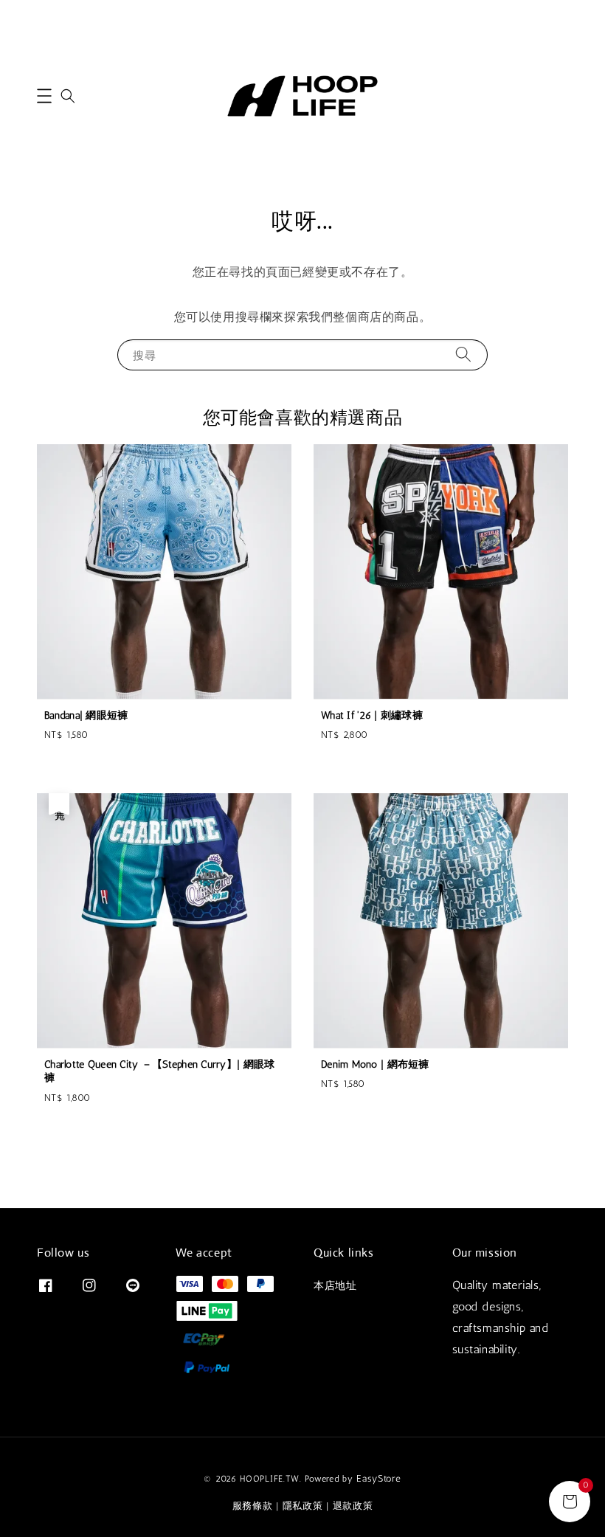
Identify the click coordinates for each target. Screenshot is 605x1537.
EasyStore (378, 1478)
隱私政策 (303, 1505)
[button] (44, 96)
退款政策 (353, 1505)
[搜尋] (463, 354)
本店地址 (335, 1285)
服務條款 (252, 1505)
